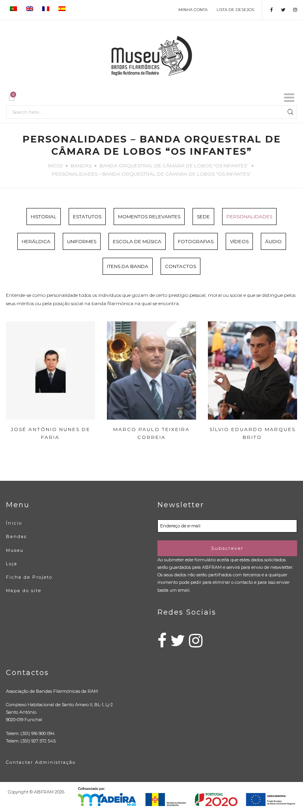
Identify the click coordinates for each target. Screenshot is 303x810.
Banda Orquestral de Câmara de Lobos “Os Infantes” (174, 166)
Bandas (81, 166)
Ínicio (14, 523)
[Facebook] (271, 10)
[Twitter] (283, 10)
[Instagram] (295, 10)
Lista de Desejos (235, 9)
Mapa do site (23, 590)
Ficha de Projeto (29, 577)
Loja (11, 563)
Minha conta (193, 9)
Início (55, 166)
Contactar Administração (41, 762)
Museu (15, 550)
